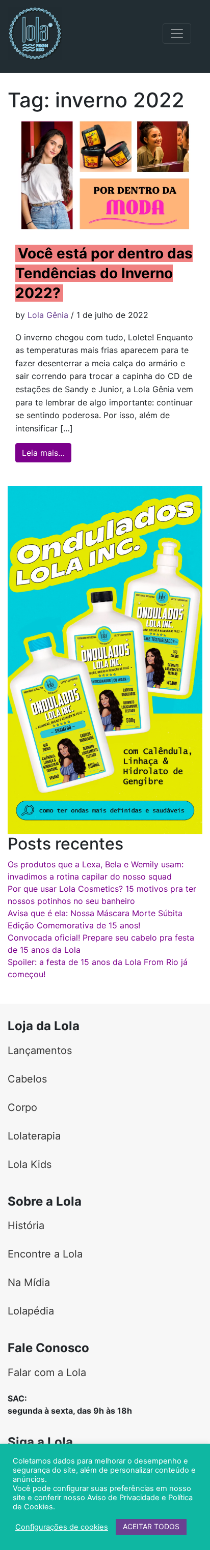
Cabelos (27, 1079)
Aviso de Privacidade (123, 1497)
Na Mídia (29, 1282)
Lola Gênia (48, 315)
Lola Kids (29, 1164)
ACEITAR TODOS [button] (151, 1526)
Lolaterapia (34, 1136)
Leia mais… (46, 452)
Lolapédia (31, 1311)
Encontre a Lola (45, 1254)
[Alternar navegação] (177, 33)
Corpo (22, 1107)
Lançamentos (40, 1050)
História (26, 1225)
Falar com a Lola (47, 1372)
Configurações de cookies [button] (61, 1527)
